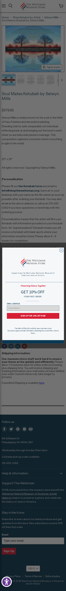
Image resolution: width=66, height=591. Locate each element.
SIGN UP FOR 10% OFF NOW (32, 315)
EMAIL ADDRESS (13, 304)
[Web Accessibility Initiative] (6, 581)
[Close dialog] (61, 250)
